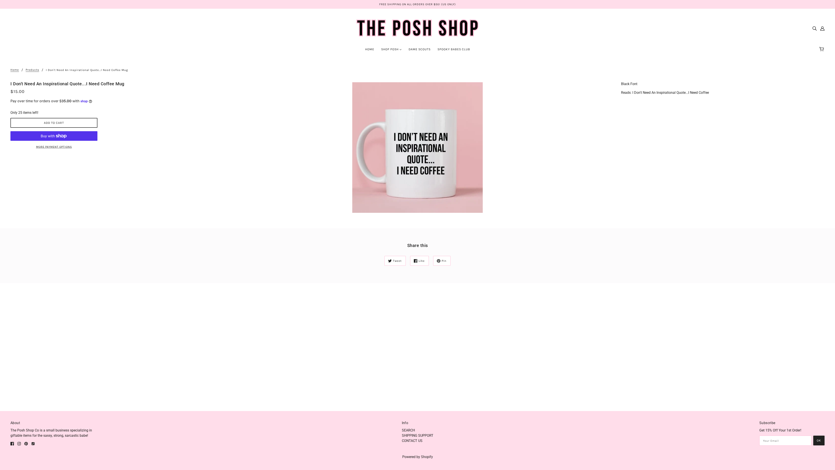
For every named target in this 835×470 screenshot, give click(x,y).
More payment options (54, 146)
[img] (814, 28)
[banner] (417, 28)
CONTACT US (412, 441)
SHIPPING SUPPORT (417, 435)
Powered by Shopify (417, 457)
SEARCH (408, 430)
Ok (819, 440)
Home (14, 69)
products (32, 69)
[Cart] (822, 49)
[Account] (822, 28)
